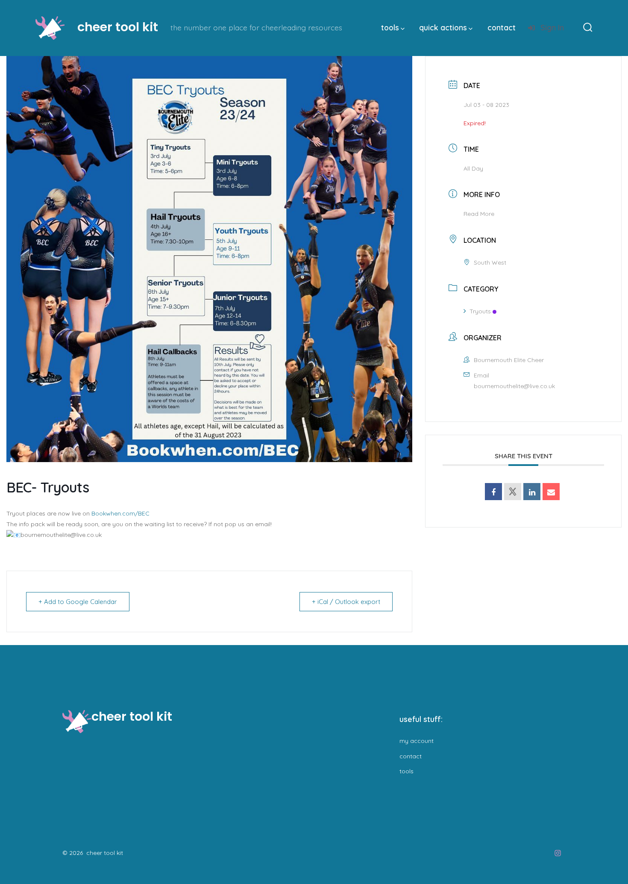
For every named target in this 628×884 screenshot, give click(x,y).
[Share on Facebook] (493, 491)
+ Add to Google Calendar (77, 602)
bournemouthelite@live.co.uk (514, 386)
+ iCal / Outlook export (346, 602)
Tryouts (480, 311)
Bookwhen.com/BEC (120, 513)
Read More (479, 214)
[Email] (551, 491)
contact (501, 27)
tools (390, 27)
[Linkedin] (531, 491)
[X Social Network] (512, 491)
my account (416, 741)
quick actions (443, 27)
